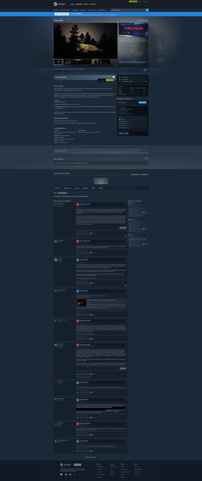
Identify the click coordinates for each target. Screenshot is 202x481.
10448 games (60, 345)
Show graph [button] (143, 188)
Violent (143, 62)
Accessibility (124, 469)
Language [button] (76, 188)
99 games (60, 424)
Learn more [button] (143, 102)
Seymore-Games (62, 290)
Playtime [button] (93, 188)
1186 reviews (60, 206)
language (145, 1)
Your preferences (144, 174)
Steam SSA (99, 469)
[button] (56, 10)
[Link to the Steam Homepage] (59, 5)
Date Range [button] (85, 188)
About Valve (113, 466)
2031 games (60, 205)
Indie (131, 109)
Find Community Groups (124, 127)
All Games (56, 18)
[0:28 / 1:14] (85, 41)
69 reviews (60, 261)
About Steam (100, 466)
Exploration (121, 62)
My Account (137, 474)
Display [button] (100, 188)
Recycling (112, 474)
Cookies (123, 474)
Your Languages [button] (61, 193)
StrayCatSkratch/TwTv (63, 440)
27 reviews (60, 425)
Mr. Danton (60, 381)
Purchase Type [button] (67, 188)
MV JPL (132, 50)
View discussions (122, 125)
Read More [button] (123, 227)
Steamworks (99, 472)
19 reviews (60, 383)
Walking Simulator (137, 62)
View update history (123, 121)
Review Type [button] (57, 188)
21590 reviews (60, 347)
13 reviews (60, 242)
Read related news (123, 123)
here (79, 163)
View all (146, 158)
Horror (126, 62)
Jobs (111, 469)
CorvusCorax (61, 203)
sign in (139, 1)
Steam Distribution (101, 474)
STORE (72, 4)
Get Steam (136, 466)
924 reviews (60, 441)
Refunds (123, 477)
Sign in (56, 69)
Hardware (112, 472)
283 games (60, 260)
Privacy (122, 466)
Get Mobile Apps (138, 469)
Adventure (131, 62)
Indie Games (62, 18)
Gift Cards (99, 477)
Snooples (60, 259)
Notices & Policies (125, 472)
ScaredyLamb (61, 240)
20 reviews (60, 291)
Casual (128, 109)
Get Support (137, 472)
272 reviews (60, 321)
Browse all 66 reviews (90, 457)
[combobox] (128, 10)
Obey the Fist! (61, 344)
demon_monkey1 (62, 320)
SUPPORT (93, 4)
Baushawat (60, 423)
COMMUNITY (79, 4)
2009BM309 (60, 398)
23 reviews (60, 400)
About (86, 4)
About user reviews (135, 174)
